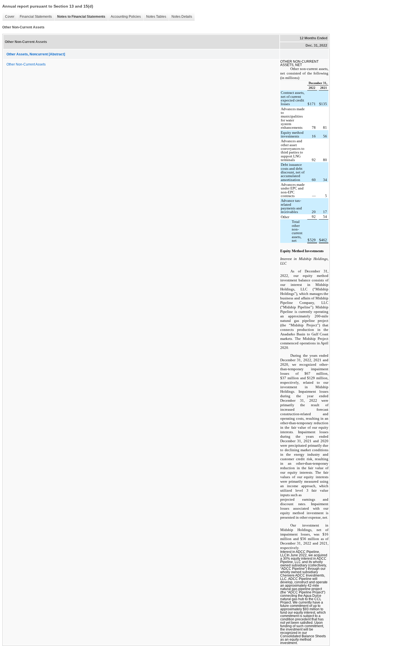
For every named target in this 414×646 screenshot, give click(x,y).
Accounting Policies (126, 17)
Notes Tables (156, 17)
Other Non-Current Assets (26, 64)
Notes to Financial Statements (81, 17)
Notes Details (182, 17)
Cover (9, 17)
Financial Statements (36, 17)
